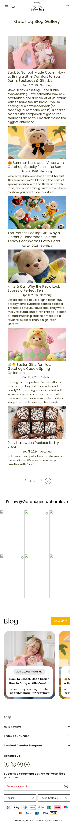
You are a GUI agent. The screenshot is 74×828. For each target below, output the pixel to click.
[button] (6, 6)
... (35, 481)
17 (40, 481)
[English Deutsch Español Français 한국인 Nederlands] (20, 798)
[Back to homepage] (37, 6)
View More (60, 621)
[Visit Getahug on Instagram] (13, 766)
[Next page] (48, 481)
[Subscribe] (65, 786)
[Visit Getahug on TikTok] (20, 766)
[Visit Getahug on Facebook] (6, 766)
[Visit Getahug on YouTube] (27, 766)
